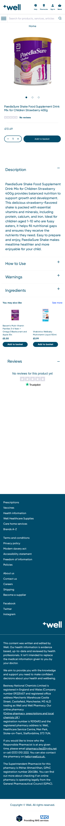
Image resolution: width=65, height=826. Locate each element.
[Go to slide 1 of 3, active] (26, 97)
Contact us (10, 578)
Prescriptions (11, 502)
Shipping (8, 589)
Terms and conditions (16, 537)
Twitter (7, 608)
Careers (8, 584)
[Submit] (60, 18)
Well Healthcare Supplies (18, 518)
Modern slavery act (14, 548)
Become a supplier (14, 594)
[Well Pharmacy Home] (12, 7)
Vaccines (8, 507)
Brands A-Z (10, 529)
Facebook (9, 603)
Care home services (15, 523)
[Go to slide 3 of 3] (39, 97)
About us (8, 573)
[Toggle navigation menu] (3, 18)
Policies (7, 564)
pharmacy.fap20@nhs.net (41, 748)
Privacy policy (11, 543)
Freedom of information (17, 559)
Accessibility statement (17, 553)
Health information (14, 513)
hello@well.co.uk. (35, 756)
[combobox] (36, 18)
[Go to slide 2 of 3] (32, 97)
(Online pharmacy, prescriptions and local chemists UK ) (28, 715)
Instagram (9, 614)
